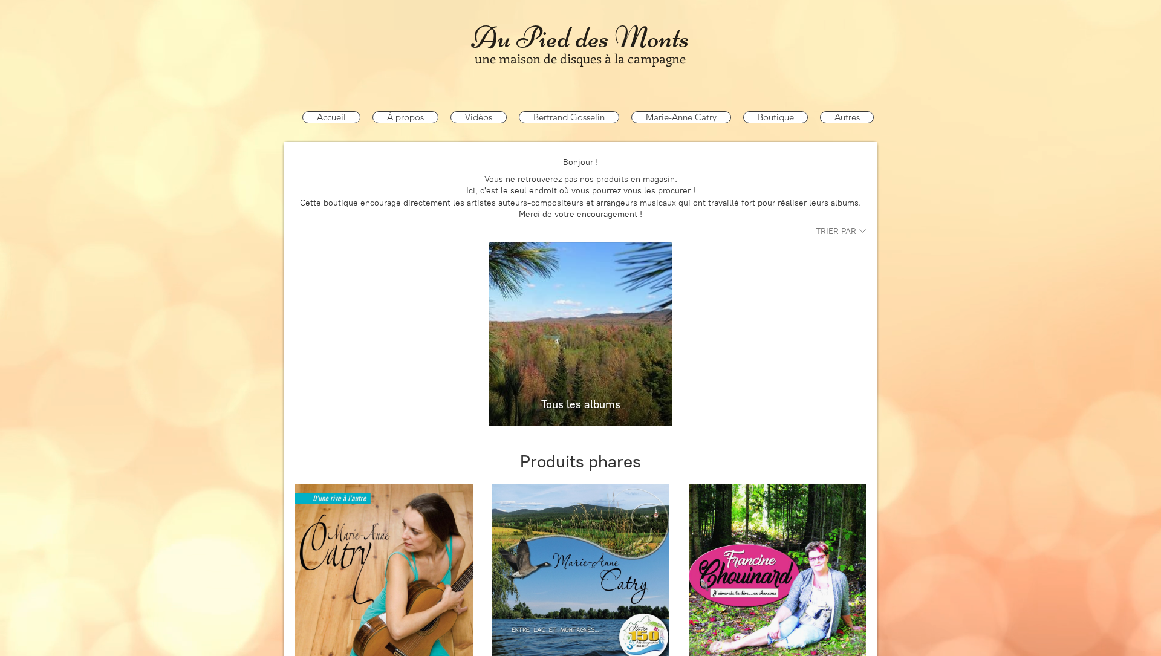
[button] (569, 117)
